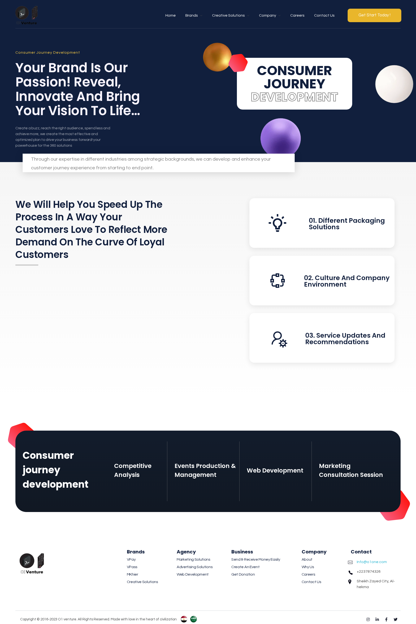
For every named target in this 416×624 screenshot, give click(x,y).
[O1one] (27, 14)
